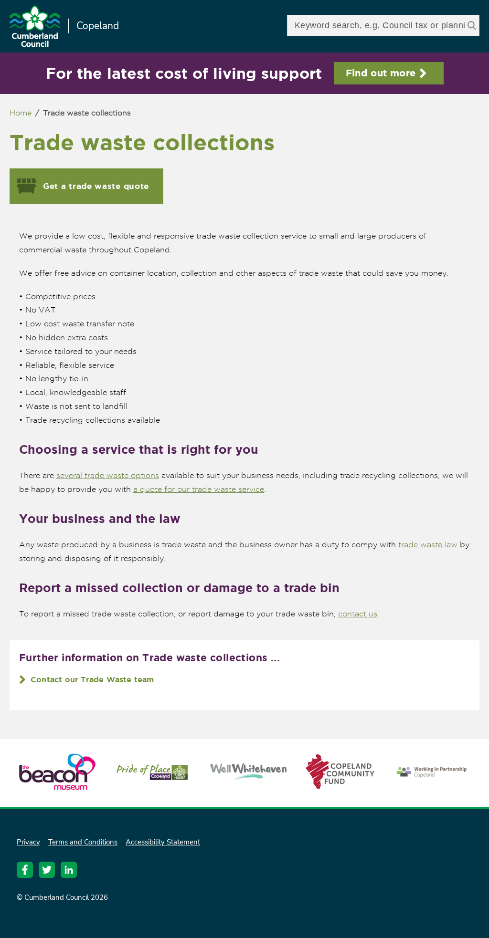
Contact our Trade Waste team (92, 679)
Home (21, 113)
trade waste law (427, 545)
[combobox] (383, 25)
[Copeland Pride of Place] (153, 779)
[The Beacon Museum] (57, 785)
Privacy (28, 842)
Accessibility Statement (163, 842)
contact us (357, 614)
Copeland (97, 25)
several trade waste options (107, 475)
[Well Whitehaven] (248, 776)
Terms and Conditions (82, 842)
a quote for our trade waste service (198, 489)
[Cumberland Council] (35, 27)
